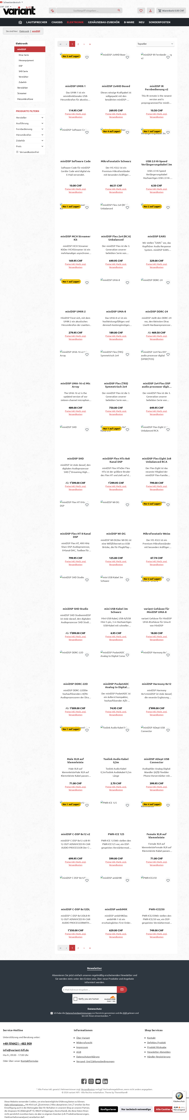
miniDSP (21, 49)
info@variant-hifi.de (16, 1050)
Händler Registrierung (158, 1056)
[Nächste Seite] (84, 44)
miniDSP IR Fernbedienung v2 (156, 87)
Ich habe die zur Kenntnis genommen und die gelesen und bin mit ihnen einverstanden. (96, 1014)
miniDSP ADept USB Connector (156, 760)
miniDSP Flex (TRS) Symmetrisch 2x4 (116, 385)
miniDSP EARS (157, 236)
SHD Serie (23, 71)
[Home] (20, 22)
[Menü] (184, 1092)
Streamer (22, 93)
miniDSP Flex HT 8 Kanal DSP (75, 535)
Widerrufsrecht (84, 1042)
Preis (18, 146)
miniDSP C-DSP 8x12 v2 (75, 834)
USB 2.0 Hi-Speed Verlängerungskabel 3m (156, 163)
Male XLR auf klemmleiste (75, 760)
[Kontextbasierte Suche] (52, 11)
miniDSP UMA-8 (116, 311)
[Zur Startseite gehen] (19, 10)
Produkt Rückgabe (156, 1047)
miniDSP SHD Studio (75, 608)
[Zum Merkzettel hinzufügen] (87, 57)
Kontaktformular (29, 1060)
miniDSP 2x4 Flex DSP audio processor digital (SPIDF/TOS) (156, 385)
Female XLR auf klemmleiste (157, 835)
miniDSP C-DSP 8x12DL (75, 909)
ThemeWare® (120, 1092)
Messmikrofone (25, 99)
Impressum (82, 1047)
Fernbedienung (24, 128)
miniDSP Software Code (75, 161)
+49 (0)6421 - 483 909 (17, 1043)
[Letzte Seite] (90, 44)
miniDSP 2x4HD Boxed (116, 86)
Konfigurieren (108, 1109)
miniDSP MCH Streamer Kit (76, 238)
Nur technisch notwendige (136, 1109)
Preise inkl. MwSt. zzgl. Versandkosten (75, 115)
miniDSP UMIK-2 (75, 311)
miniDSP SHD (75, 458)
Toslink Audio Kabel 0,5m (116, 760)
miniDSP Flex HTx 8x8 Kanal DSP (116, 460)
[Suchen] (119, 10)
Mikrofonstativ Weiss (156, 533)
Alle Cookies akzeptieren (170, 1109)
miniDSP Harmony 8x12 (156, 683)
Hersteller (21, 117)
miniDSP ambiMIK (116, 909)
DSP (21, 65)
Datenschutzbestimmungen (79, 1013)
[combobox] (86, 10)
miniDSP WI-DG (116, 533)
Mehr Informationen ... (14, 1104)
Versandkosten (88, 1089)
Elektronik (22, 43)
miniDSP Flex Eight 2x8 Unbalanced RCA (156, 460)
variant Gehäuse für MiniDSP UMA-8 (156, 610)
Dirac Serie (24, 54)
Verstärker (23, 76)
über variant (83, 1037)
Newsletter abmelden (159, 1051)
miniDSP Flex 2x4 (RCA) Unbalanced (116, 238)
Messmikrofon (23, 134)
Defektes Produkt (156, 1042)
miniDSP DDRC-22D (75, 683)
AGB (125, 1013)
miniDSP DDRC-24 (156, 311)
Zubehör (23, 82)
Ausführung (22, 123)
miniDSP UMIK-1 (75, 86)
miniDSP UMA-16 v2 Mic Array (75, 385)
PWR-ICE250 (156, 909)
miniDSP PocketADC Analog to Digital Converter (116, 685)
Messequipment (26, 60)
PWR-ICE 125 (116, 834)
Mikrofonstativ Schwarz (116, 161)
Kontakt (151, 1037)
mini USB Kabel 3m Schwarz (116, 610)
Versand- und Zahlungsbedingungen (95, 1061)
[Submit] (122, 989)
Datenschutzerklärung (88, 1056)
